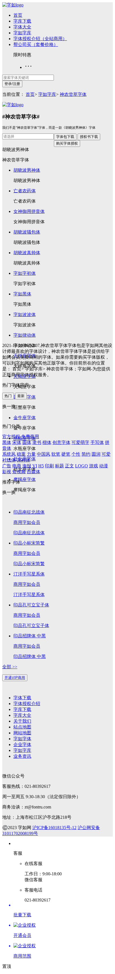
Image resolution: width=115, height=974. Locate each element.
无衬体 (23, 460)
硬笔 (65, 454)
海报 (26, 465)
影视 (6, 471)
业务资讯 (22, 756)
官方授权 (11, 436)
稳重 (21, 454)
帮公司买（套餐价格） (35, 44)
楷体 (46, 442)
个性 (75, 454)
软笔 (55, 454)
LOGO (81, 465)
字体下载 (22, 697)
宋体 (16, 442)
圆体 (26, 442)
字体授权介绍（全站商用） (40, 38)
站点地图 (22, 727)
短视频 (19, 471)
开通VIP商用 (14, 678)
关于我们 (22, 721)
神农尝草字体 (73, 94)
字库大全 (22, 715)
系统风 (9, 454)
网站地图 (22, 732)
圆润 (96, 454)
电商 (16, 465)
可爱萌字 (80, 442)
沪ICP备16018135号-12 (54, 827)
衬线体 (9, 460)
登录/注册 (12, 84)
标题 (59, 465)
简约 (86, 454)
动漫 (103, 465)
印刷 (49, 465)
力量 (31, 454)
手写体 (97, 442)
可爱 (106, 454)
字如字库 (22, 32)
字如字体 (22, 738)
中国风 (43, 454)
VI (34, 465)
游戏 (93, 465)
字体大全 (22, 27)
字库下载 (22, 21)
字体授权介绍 (26, 703)
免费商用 (30, 436)
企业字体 (22, 744)
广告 (6, 465)
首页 (17, 15)
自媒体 (33, 471)
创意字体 (61, 442)
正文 (69, 465)
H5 (41, 465)
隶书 (36, 442)
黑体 (6, 442)
